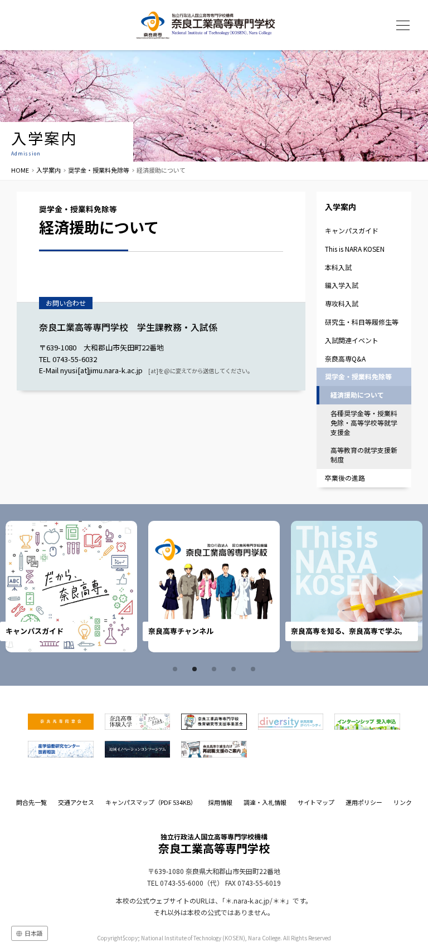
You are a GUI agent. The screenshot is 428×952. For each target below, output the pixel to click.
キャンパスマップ (151, 802)
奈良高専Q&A (345, 358)
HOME (20, 169)
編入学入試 (341, 285)
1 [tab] (176, 669)
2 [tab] (196, 669)
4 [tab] (235, 669)
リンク (402, 802)
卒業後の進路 (345, 477)
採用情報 (220, 802)
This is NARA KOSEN (355, 248)
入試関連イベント (351, 340)
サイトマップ (316, 802)
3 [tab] (215, 669)
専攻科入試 (341, 303)
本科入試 (338, 267)
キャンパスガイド (351, 230)
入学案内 (48, 169)
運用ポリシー (364, 802)
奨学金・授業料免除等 (98, 169)
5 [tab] (254, 669)
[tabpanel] (141, 586)
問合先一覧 (31, 802)
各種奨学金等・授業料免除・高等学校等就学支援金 (363, 422)
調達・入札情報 (265, 802)
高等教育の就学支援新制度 (363, 454)
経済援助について (357, 394)
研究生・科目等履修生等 (361, 321)
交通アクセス (76, 802)
